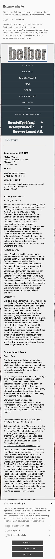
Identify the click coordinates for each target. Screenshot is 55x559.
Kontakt (27, 109)
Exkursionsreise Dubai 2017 (27, 115)
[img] (27, 53)
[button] (51, 503)
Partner (27, 90)
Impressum (27, 102)
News (27, 84)
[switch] (13, 19)
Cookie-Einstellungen (23, 15)
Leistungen (27, 72)
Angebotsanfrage (27, 96)
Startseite (27, 66)
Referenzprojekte (27, 78)
